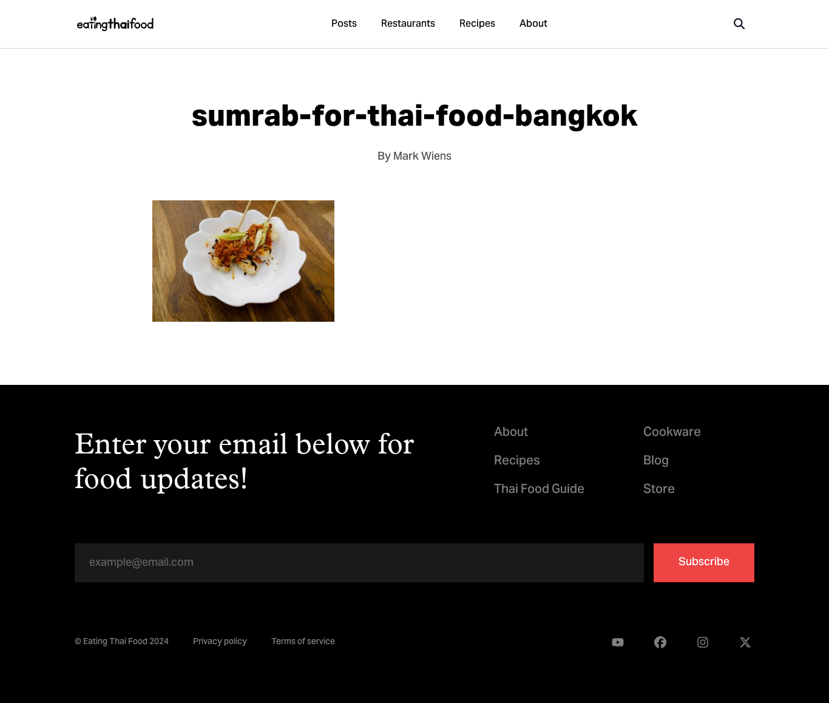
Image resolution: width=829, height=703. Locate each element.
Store (659, 490)
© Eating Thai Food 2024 (122, 643)
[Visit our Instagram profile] (703, 642)
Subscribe (703, 562)
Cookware (672, 433)
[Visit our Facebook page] (660, 642)
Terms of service (303, 643)
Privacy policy (220, 643)
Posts (344, 24)
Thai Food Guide (539, 490)
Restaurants (408, 24)
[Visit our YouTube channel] (618, 642)
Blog (656, 462)
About (533, 24)
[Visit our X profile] (745, 642)
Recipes (477, 24)
